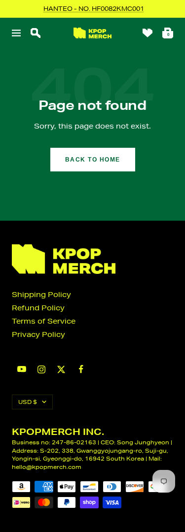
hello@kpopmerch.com (46, 466)
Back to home (92, 159)
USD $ (27, 401)
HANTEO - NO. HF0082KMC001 (93, 8)
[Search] (35, 33)
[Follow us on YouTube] (22, 369)
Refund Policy (38, 307)
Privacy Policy (38, 334)
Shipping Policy (41, 294)
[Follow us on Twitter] (61, 369)
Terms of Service (43, 321)
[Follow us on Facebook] (81, 369)
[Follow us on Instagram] (41, 369)
